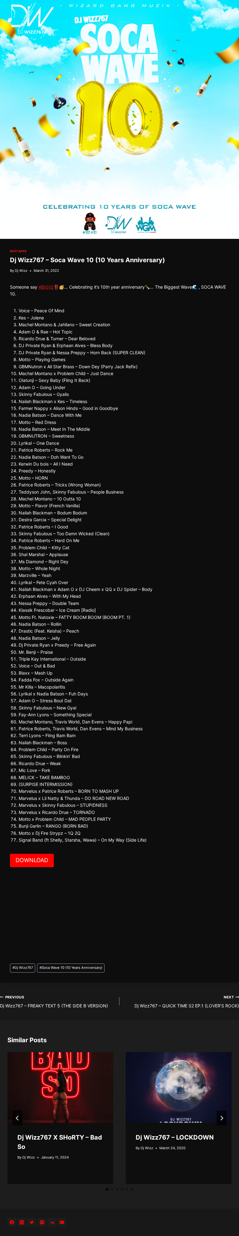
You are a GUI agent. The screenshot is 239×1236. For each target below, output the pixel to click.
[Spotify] (42, 1222)
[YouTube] (62, 1222)
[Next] (222, 1118)
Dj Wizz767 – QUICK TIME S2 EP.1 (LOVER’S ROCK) (186, 1001)
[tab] (107, 1189)
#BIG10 (46, 287)
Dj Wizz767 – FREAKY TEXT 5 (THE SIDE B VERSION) (54, 1001)
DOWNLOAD (32, 860)
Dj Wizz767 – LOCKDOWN (175, 1137)
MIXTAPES (18, 251)
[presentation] (60, 1087)
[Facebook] (11, 1222)
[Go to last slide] (17, 1118)
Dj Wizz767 (22, 967)
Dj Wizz (21, 270)
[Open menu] (225, 17)
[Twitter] (31, 1222)
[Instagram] (21, 1222)
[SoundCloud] (52, 1222)
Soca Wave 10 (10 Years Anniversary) (71, 967)
